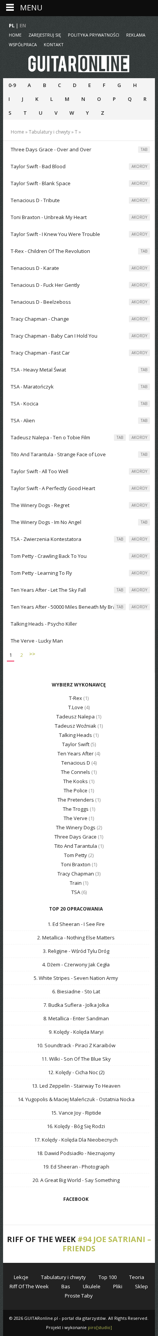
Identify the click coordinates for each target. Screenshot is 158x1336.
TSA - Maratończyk (32, 386)
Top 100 (108, 1277)
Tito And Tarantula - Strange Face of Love (58, 454)
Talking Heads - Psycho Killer (44, 623)
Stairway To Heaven (97, 1085)
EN (23, 25)
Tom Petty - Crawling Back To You (49, 555)
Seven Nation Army (96, 977)
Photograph (95, 1166)
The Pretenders (76, 799)
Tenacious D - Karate (35, 268)
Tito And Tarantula (75, 845)
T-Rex (75, 698)
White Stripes (54, 977)
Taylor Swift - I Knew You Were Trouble (55, 234)
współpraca (23, 44)
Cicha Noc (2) (89, 1072)
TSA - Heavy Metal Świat (38, 369)
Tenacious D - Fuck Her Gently (45, 284)
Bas (65, 1286)
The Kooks (75, 781)
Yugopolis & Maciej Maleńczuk (60, 1099)
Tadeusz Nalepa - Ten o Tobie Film (50, 437)
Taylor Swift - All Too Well (39, 471)
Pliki (117, 1286)
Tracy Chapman (76, 873)
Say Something (102, 1180)
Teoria (136, 1277)
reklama (135, 35)
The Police (75, 790)
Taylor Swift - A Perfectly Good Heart (53, 488)
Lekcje (21, 1277)
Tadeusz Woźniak (75, 725)
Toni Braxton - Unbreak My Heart (49, 217)
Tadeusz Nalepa (75, 716)
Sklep (141, 1286)
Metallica (52, 937)
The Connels (75, 771)
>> (32, 653)
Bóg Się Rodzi (89, 1126)
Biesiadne (69, 991)
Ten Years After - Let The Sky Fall (48, 589)
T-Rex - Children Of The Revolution (50, 251)
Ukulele (91, 1286)
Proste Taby (79, 1295)
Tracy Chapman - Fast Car (40, 352)
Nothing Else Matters (91, 937)
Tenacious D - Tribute (35, 200)
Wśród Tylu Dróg (90, 951)
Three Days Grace (75, 836)
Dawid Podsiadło (64, 1153)
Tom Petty (75, 855)
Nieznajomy (101, 1153)
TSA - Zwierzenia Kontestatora (46, 539)
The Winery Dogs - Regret (40, 505)
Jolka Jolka (97, 1004)
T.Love (75, 707)
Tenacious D (75, 762)
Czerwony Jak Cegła (87, 964)
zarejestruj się (44, 35)
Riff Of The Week (29, 1286)
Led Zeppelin (55, 1085)
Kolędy (61, 1031)
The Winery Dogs (75, 827)
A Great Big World (60, 1180)
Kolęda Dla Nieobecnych (89, 1139)
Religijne (57, 951)
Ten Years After (76, 753)
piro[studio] (100, 1327)
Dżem (53, 964)
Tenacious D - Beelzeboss (41, 301)
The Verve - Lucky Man (37, 640)
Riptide (93, 1112)
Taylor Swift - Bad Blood (38, 166)
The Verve (75, 818)
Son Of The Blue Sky (87, 1058)
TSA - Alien (23, 420)
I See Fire (94, 924)
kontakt (54, 44)
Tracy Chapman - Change (40, 318)
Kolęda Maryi (88, 1031)
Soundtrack (57, 1045)
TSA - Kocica (24, 403)
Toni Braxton (76, 864)
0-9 (12, 85)
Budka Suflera (65, 1004)
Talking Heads (75, 735)
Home (15, 35)
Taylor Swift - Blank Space (41, 183)
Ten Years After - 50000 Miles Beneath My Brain (65, 606)
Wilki (54, 1058)
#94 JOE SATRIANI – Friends (107, 1244)
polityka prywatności (93, 35)
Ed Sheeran (66, 924)
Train (76, 882)
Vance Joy (70, 1112)
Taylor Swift (75, 744)
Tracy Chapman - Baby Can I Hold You (54, 335)
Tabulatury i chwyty (49, 132)
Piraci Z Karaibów (95, 1045)
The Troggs (76, 808)
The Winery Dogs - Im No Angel (46, 522)
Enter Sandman (91, 1018)
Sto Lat (92, 991)
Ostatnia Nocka (117, 1099)
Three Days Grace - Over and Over (51, 149)
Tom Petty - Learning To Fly (41, 572)
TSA (75, 892)
